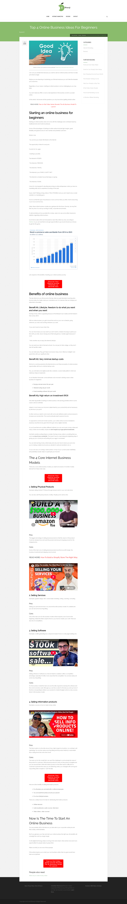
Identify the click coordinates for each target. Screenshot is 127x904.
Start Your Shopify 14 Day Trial (91, 83)
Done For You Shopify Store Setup (92, 69)
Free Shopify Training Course (91, 78)
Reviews (68, 16)
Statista (31, 222)
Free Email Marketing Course (91, 92)
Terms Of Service (38, 885)
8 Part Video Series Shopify (90, 88)
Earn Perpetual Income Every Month (93, 74)
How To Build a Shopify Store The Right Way (59, 557)
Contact (75, 16)
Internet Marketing (57, 16)
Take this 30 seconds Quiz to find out (64, 67)
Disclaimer (87, 885)
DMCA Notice (93, 885)
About (26, 885)
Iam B (22, 32)
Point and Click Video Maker (90, 65)
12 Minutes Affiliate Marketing (91, 97)
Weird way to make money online (38, 875)
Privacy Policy (31, 885)
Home (47, 16)
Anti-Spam (99, 885)
